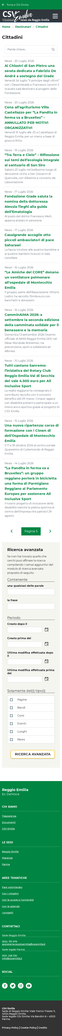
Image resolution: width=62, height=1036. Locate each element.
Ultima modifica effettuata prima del (30, 672)
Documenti (9, 822)
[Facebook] (5, 986)
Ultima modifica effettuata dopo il (30, 654)
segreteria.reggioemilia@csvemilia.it (23, 944)
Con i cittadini (10, 893)
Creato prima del (19, 638)
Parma (6, 864)
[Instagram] (20, 986)
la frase (12, 600)
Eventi (21, 723)
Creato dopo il (17, 624)
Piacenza (7, 857)
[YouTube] (29, 986)
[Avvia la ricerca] (53, 49)
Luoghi (22, 731)
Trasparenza (9, 816)
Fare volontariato (12, 887)
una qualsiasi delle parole (25, 585)
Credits (42, 1027)
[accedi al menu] (55, 16)
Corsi (20, 715)
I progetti (7, 912)
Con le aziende (11, 906)
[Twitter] (13, 986)
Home (6, 26)
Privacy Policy (10, 1027)
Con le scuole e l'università (18, 899)
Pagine (22, 699)
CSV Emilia (8, 828)
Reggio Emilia (10, 851)
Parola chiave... (16, 49)
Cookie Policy (29, 1027)
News (21, 739)
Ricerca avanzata (32, 754)
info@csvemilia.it (12, 958)
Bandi (21, 707)
